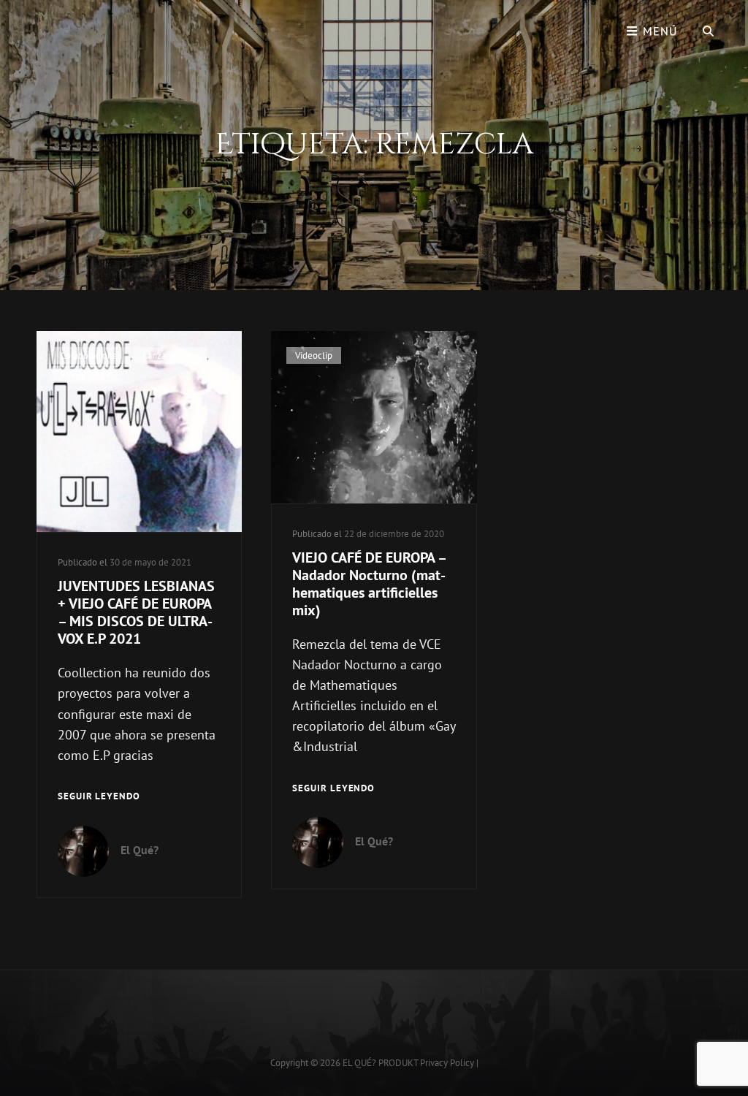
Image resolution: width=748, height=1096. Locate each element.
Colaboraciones (91, 355)
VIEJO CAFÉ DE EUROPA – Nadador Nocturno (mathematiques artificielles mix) (369, 584)
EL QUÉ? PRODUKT (380, 1063)
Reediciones (85, 374)
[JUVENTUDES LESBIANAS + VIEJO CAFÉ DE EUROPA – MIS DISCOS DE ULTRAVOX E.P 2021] (139, 432)
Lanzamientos (170, 355)
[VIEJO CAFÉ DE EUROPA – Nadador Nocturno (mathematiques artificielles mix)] (373, 417)
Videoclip (313, 355)
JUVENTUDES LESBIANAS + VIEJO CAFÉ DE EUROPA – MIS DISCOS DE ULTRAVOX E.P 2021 (136, 612)
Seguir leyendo (99, 797)
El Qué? (140, 849)
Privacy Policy (447, 1063)
